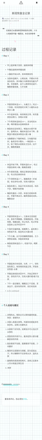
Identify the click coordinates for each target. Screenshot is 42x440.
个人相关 (31, 18)
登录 (25, 399)
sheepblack (7, 18)
